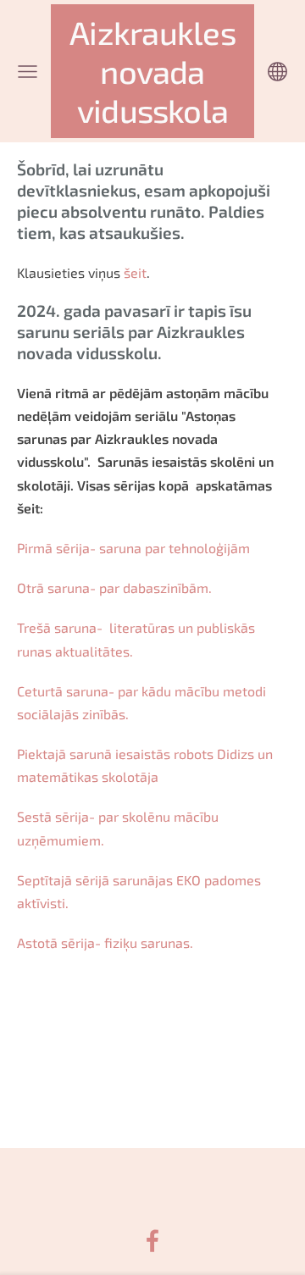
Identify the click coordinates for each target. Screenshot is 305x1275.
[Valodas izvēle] (277, 71)
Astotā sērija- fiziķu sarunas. (105, 942)
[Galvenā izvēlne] (27, 71)
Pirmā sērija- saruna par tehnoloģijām (133, 548)
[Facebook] (152, 1241)
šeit (135, 272)
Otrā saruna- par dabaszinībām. (114, 587)
